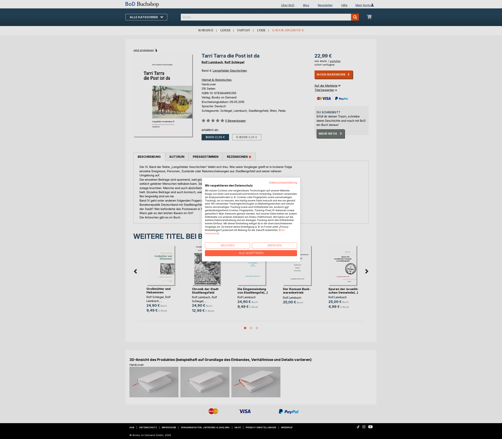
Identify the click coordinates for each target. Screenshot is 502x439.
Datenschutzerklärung (283, 182)
